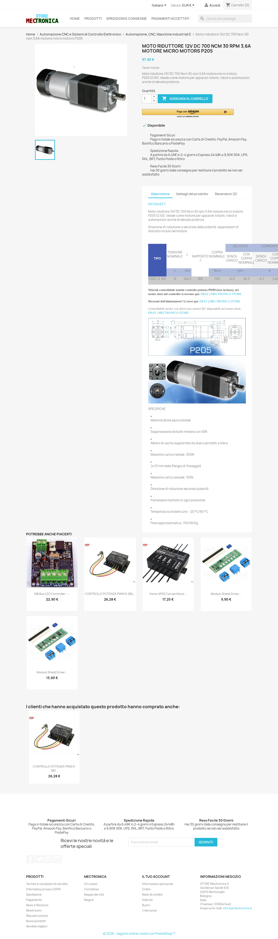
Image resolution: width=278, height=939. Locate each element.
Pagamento (34, 900)
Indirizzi (147, 900)
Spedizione (34, 894)
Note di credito (152, 894)
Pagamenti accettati (170, 18)
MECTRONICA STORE (226, 294)
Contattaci (91, 889)
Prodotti (93, 18)
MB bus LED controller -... (52, 594)
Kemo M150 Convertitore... (168, 594)
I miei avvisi (149, 910)
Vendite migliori (36, 926)
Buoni (146, 905)
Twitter (39, 859)
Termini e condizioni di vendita (47, 884)
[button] (188, 113)
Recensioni (34, 910)
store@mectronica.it (237, 908)
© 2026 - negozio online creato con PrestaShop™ (139, 933)
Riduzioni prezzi (37, 916)
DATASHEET (157, 204)
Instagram (57, 859)
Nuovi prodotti (36, 921)
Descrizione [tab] (160, 194)
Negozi (89, 900)
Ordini (146, 889)
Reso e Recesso (37, 905)
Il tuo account (156, 876)
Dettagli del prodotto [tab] (192, 194)
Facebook (30, 859)
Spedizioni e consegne (126, 18)
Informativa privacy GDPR (43, 889)
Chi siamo (90, 884)
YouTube (48, 859)
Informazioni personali (157, 884)
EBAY (152, 312)
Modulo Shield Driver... (226, 594)
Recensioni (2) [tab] (226, 194)
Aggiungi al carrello (185, 98)
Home (75, 18)
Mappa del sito (94, 894)
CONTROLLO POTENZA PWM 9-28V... (110, 594)
